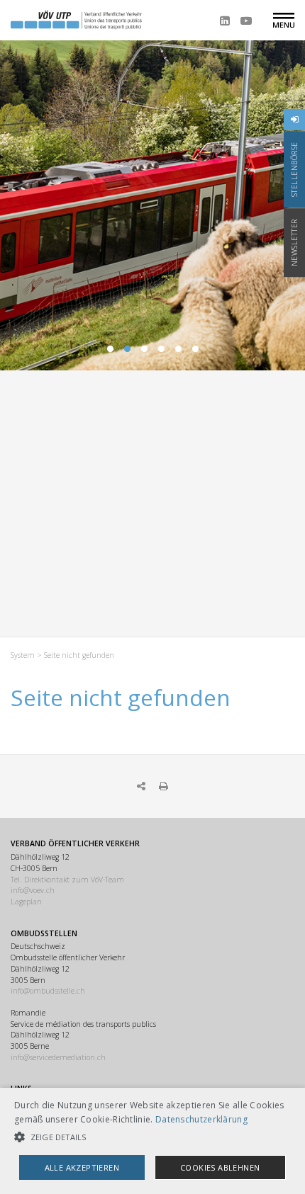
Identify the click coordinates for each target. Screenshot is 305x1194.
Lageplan (26, 901)
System (23, 655)
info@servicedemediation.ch (58, 1057)
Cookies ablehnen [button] (220, 1167)
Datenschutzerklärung (201, 1119)
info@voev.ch (33, 890)
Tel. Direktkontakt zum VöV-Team (67, 880)
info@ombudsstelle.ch (48, 991)
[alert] (152, 1141)
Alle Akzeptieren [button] (82, 1167)
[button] (152, 1137)
